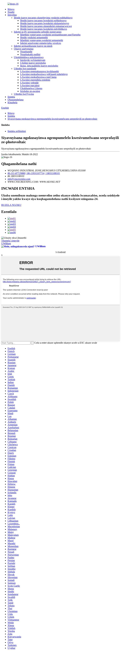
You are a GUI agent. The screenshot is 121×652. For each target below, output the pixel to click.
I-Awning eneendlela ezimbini (35, 80)
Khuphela (12, 102)
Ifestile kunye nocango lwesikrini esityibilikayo (43, 29)
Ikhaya (11, 9)
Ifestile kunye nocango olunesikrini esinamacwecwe (46, 26)
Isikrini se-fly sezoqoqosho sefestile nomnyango (37, 31)
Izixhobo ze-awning (30, 91)
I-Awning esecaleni (29, 85)
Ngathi (11, 12)
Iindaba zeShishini (17, 131)
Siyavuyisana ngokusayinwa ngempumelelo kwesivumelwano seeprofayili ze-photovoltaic (52, 118)
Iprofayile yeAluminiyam (32, 60)
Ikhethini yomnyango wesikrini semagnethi (41, 40)
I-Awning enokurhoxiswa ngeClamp (38, 77)
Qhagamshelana (15, 99)
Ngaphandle (26, 51)
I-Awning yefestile (29, 82)
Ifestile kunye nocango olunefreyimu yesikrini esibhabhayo (43, 17)
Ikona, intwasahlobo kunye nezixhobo (39, 65)
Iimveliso (12, 15)
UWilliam (6, 243)
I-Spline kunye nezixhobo (33, 63)
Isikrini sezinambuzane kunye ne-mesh (33, 46)
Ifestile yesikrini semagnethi (34, 37)
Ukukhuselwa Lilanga (31, 88)
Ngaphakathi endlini (30, 54)
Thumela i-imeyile (10, 240)
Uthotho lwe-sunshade (25, 68)
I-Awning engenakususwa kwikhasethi (39, 71)
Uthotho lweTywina (24, 94)
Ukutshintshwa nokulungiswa (28, 57)
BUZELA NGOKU (11, 205)
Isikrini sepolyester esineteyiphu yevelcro (40, 43)
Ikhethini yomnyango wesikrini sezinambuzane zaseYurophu (50, 34)
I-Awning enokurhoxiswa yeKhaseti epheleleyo (44, 74)
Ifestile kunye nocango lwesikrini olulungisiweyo (44, 23)
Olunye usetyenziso (23, 48)
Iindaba (11, 96)
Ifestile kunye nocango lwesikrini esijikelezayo (43, 20)
